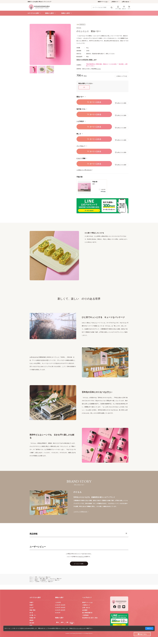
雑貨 (31, 625)
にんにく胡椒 (81, 158)
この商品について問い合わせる (84, 170)
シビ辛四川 (80, 121)
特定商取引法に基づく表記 (90, 617)
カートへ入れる (95, 102)
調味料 (31, 620)
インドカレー (81, 146)
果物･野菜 (32, 610)
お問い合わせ (125, 1)
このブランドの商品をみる (80, 511)
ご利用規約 (85, 615)
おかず (31, 607)
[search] (111, 7)
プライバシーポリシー (78, 628)
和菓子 (31, 605)
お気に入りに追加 (121, 103)
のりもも (79, 27)
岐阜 (62, 622)
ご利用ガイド (114, 1)
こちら (99, 68)
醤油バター (80, 97)
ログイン (82, 556)
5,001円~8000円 (60, 610)
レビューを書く (80, 563)
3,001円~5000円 (60, 607)
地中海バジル (81, 109)
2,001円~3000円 (60, 605)
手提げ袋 (94, 181)
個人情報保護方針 (87, 612)
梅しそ (79, 134)
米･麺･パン (33, 615)
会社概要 (84, 610)
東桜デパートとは (102, 1)
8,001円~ (58, 612)
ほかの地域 (72, 623)
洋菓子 (31, 602)
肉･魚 (31, 612)
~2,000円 (58, 602)
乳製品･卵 (32, 617)
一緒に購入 (103, 189)
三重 (67, 622)
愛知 (57, 622)
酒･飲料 (32, 623)
